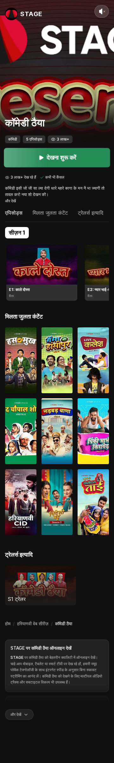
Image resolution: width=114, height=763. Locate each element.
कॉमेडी (12, 139)
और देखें (10, 201)
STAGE (17, 648)
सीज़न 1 (17, 232)
